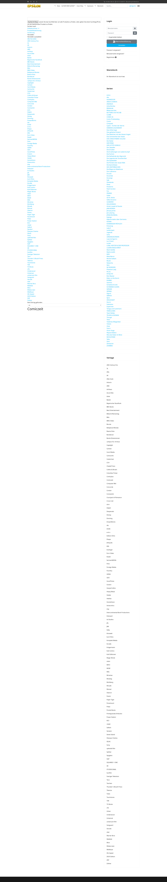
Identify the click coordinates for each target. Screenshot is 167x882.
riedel (29, 225)
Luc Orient (110, 241)
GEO (28, 150)
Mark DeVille (111, 250)
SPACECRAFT (111, 300)
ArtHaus (30, 51)
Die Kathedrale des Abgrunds (116, 156)
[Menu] (138, 6)
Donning (30, 118)
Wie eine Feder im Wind (114, 335)
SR (28, 248)
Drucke (109, 174)
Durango (110, 178)
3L (28, 43)
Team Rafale (111, 313)
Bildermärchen (111, 110)
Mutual (29, 208)
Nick (108, 265)
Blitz (28, 68)
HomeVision (31, 160)
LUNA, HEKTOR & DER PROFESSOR (118, 245)
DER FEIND (110, 143)
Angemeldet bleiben (115, 37)
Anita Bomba (111, 106)
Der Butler (110, 141)
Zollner (29, 300)
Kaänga (109, 217)
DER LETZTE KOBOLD (113, 145)
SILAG (29, 233)
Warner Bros (31, 284)
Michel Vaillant (111, 259)
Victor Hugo (111, 330)
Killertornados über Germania (116, 219)
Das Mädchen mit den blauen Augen (119, 134)
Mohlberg (30, 204)
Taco (28, 256)
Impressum (90, 6)
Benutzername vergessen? (115, 54)
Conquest (110, 123)
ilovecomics (31, 162)
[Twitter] (31, 1)
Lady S (109, 228)
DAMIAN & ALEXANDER (114, 128)
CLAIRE (109, 115)
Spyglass (30, 242)
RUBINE (109, 280)
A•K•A (108, 95)
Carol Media (31, 87)
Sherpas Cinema (32, 231)
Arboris (29, 47)
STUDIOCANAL (32, 250)
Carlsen (29, 85)
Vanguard (30, 277)
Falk (108, 180)
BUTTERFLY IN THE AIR (114, 113)
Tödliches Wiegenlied (113, 322)
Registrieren (111, 57)
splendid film (31, 238)
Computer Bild (32, 102)
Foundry (30, 146)
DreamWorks (31, 120)
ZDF (28, 298)
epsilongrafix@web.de (133, 1)
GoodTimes (31, 152)
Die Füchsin (110, 154)
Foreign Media (32, 143)
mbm (29, 194)
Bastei (29, 58)
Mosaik (29, 206)
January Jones (111, 211)
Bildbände (110, 108)
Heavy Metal (31, 156)
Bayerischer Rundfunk (34, 60)
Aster (29, 56)
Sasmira (109, 283)
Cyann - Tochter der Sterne (115, 126)
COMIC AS (110, 117)
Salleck (29, 227)
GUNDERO (110, 202)
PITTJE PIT (110, 274)
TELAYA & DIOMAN (113, 315)
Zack (108, 341)
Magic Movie (31, 192)
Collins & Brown (32, 95)
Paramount (31, 217)
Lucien (109, 243)
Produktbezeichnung (34, 30)
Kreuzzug (110, 226)
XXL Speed (30, 294)
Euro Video (31, 135)
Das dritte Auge (112, 130)
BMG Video (31, 70)
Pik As (109, 272)
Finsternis (110, 187)
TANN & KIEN (111, 311)
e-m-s (29, 127)
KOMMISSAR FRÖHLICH (114, 224)
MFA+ (29, 196)
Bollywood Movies (33, 72)
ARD (28, 49)
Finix (28, 141)
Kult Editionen (32, 189)
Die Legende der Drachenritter (117, 158)
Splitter (29, 240)
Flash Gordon (111, 189)
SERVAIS (109, 289)
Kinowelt (30, 177)
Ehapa (29, 129)
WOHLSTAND (111, 337)
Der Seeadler (111, 147)
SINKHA (109, 296)
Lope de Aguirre (112, 239)
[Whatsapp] (36, 1)
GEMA (29, 148)
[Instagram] (33, 1)
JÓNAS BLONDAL (112, 215)
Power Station (32, 221)
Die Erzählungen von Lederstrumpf (118, 152)
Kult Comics (31, 187)
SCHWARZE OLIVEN (113, 287)
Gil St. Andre (111, 198)
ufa (28, 269)
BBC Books (30, 62)
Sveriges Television (33, 254)
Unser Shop (80, 6)
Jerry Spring (110, 213)
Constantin (31, 108)
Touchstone (31, 263)
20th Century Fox (33, 41)
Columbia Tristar (32, 97)
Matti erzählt (111, 252)
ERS (28, 133)
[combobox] (117, 6)
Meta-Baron (110, 256)
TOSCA (109, 324)
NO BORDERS (111, 267)
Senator (30, 229)
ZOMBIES (110, 346)
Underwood (31, 271)
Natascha (110, 263)
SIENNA (109, 291)
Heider (29, 158)
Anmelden (121, 45)
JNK (28, 175)
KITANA (109, 222)
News (58, 6)
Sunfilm (29, 252)
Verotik (29, 279)
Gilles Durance (111, 200)
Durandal (110, 176)
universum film (32, 275)
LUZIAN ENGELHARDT (114, 248)
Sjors (108, 298)
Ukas (108, 326)
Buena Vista (31, 74)
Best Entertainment (33, 64)
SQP (28, 244)
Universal (30, 273)
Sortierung (31, 33)
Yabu (108, 339)
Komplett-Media (32, 181)
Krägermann (31, 185)
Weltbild (30, 286)
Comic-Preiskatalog (113, 119)
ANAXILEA (110, 104)
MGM (29, 198)
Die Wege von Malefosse (115, 169)
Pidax (29, 219)
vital (28, 281)
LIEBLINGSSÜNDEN (113, 237)
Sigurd (109, 293)
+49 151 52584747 (120, 1)
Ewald (29, 137)
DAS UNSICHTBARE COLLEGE (116, 139)
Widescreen (31, 290)
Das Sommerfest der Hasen (116, 137)
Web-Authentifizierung (123, 41)
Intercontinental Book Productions (38, 166)
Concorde (30, 104)
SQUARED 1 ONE (32, 246)
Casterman (31, 91)
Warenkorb (100, 6)
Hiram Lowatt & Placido (114, 206)
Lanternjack (110, 230)
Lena (108, 235)
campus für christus (34, 81)
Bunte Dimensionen (33, 79)
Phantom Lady (111, 269)
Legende (109, 232)
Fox (108, 191)
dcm (28, 110)
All (28, 45)
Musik (109, 261)
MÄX (108, 254)
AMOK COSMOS (112, 102)
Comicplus (30, 99)
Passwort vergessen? (114, 50)
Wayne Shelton (111, 333)
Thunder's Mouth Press (35, 258)
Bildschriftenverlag (33, 66)
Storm (109, 302)
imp (28, 164)
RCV (28, 223)
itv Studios (30, 171)
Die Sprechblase (112, 165)
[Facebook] (28, 1)
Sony (29, 235)
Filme (108, 184)
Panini (29, 212)
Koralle (29, 183)
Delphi (29, 112)
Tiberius (30, 261)
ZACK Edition (31, 296)
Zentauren (110, 344)
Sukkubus (110, 304)
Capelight (30, 83)
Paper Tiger (31, 215)
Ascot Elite (30, 53)
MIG (28, 200)
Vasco (109, 328)
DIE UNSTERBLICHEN (113, 167)
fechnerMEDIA (32, 139)
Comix (109, 121)
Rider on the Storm (113, 278)
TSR (28, 265)
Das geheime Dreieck (114, 132)
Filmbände (110, 182)
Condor (29, 106)
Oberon (30, 210)
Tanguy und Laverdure (114, 309)
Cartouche (30, 89)
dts (28, 122)
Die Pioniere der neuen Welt (116, 163)
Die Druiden (111, 150)
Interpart (30, 169)
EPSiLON (30, 131)
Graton (29, 154)
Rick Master (110, 276)
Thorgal (109, 317)
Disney (29, 116)
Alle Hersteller (32, 39)
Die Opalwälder (112, 160)
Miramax (30, 202)
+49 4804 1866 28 (109, 1)
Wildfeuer (30, 292)
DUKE (29, 125)
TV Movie (30, 267)
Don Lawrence (111, 171)
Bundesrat (30, 76)
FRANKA (109, 193)
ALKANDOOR (111, 99)
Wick (29, 288)
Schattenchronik (112, 285)
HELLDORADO (111, 204)
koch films (30, 179)
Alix (108, 97)
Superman (110, 306)
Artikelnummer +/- (33, 28)
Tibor (108, 320)
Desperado (31, 114)
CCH (28, 93)
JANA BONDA (111, 208)
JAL (28, 173)
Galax (108, 195)
